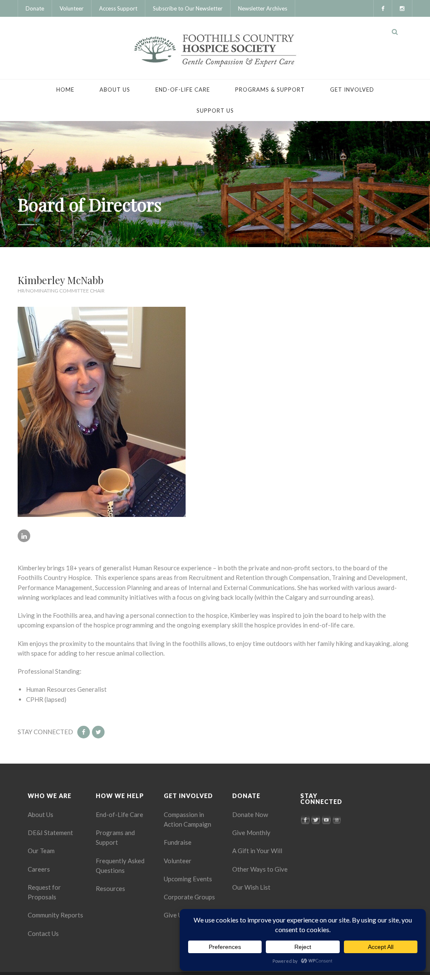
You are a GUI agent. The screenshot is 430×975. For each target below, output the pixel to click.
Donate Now (250, 814)
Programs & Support (270, 89)
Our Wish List (251, 887)
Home (65, 89)
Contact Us (43, 933)
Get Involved (352, 89)
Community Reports (55, 915)
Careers (39, 869)
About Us (115, 89)
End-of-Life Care (182, 89)
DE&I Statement (50, 832)
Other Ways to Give (260, 869)
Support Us (215, 110)
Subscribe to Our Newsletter (188, 8)
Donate (35, 8)
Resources (110, 888)
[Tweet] (98, 732)
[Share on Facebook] (83, 732)
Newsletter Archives (262, 8)
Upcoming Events (188, 879)
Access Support (118, 8)
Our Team (41, 850)
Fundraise (177, 842)
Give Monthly (251, 832)
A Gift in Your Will (257, 850)
